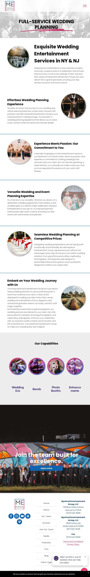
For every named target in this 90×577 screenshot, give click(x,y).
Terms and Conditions (73, 541)
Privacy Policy (73, 544)
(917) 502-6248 (73, 529)
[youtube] (22, 516)
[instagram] (16, 516)
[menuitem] (46, 503)
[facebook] (11, 516)
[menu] (85, 6)
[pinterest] (27, 516)
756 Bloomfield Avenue (73, 507)
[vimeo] (19, 522)
